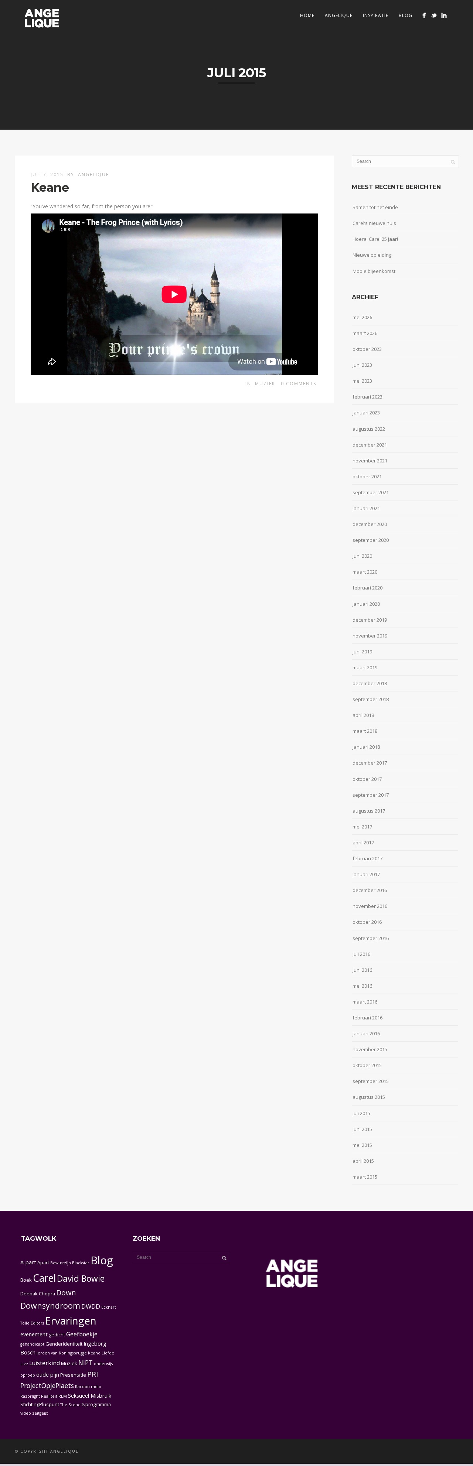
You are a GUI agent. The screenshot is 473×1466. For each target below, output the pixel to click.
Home (307, 15)
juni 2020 (362, 556)
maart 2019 (365, 667)
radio (96, 1386)
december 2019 (370, 619)
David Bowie (81, 1278)
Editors (37, 1323)
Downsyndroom (50, 1305)
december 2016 (370, 890)
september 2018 (371, 699)
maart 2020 (365, 571)
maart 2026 (365, 333)
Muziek (69, 1363)
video (25, 1413)
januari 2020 (366, 604)
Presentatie (73, 1374)
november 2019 (370, 635)
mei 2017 (362, 826)
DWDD (90, 1306)
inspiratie (375, 15)
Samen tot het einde (375, 207)
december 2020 (370, 524)
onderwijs (103, 1363)
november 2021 (370, 460)
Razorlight (30, 1396)
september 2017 (371, 795)
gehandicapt (32, 1344)
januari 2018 (366, 747)
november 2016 (370, 906)
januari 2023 (366, 412)
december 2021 (370, 444)
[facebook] (424, 15)
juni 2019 (362, 651)
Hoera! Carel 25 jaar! (375, 239)
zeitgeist (40, 1413)
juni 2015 (362, 1129)
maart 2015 (365, 1176)
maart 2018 (365, 731)
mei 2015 (362, 1145)
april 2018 (363, 715)
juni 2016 (362, 970)
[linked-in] (444, 15)
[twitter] (434, 15)
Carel (44, 1278)
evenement (34, 1334)
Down (66, 1293)
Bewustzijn (60, 1262)
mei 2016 (362, 986)
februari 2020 (367, 587)
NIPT (85, 1362)
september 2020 (371, 540)
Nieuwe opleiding (372, 255)
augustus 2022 (369, 429)
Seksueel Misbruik (89, 1395)
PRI (92, 1374)
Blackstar (80, 1262)
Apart (43, 1262)
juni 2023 (362, 365)
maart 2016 (365, 1001)
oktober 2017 (367, 779)
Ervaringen (70, 1320)
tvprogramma (96, 1404)
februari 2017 (367, 858)
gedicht (57, 1334)
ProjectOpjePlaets (47, 1385)
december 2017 (370, 762)
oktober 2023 (367, 349)
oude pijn (47, 1374)
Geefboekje (82, 1334)
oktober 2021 (367, 476)
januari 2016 (366, 1033)
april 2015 (363, 1161)
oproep (27, 1375)
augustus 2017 (369, 810)
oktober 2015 (367, 1065)
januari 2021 (366, 508)
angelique (339, 15)
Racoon (82, 1386)
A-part (28, 1262)
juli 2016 (361, 954)
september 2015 (371, 1081)
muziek (265, 383)
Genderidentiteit (63, 1343)
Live (24, 1363)
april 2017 (363, 842)
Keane (50, 187)
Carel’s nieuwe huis (374, 223)
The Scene (70, 1404)
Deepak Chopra (37, 1293)
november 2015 (370, 1049)
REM (62, 1396)
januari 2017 (366, 874)
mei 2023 (362, 380)
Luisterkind (44, 1363)
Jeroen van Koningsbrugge (62, 1353)
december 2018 (370, 683)
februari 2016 (367, 1017)
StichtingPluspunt (39, 1404)
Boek (26, 1280)
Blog (405, 15)
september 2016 (371, 938)
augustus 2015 (369, 1097)
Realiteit (49, 1396)
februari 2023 (367, 396)
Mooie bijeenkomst (374, 271)
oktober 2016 (367, 922)
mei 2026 (362, 317)
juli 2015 (361, 1113)
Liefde (108, 1353)
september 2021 (371, 492)
